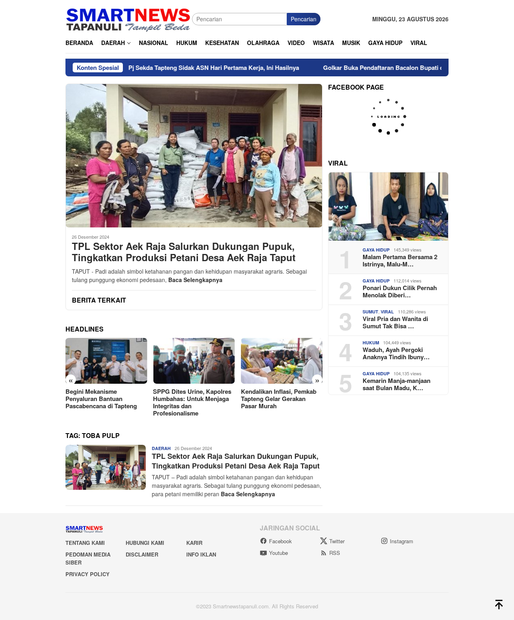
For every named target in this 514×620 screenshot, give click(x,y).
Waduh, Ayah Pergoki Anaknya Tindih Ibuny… (396, 353)
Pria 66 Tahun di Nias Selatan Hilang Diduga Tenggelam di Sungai (281, 398)
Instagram (401, 541)
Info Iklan (201, 554)
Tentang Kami (85, 542)
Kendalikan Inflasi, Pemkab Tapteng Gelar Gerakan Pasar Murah (190, 398)
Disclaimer (142, 554)
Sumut (370, 312)
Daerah (161, 448)
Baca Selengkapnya (195, 280)
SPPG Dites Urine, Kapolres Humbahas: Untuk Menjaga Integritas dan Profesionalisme (104, 402)
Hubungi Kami (145, 542)
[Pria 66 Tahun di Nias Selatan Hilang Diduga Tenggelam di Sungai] (281, 361)
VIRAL (387, 312)
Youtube (278, 553)
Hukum (371, 343)
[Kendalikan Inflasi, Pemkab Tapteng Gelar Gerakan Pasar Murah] (194, 361)
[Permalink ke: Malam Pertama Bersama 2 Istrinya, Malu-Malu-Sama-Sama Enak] (388, 206)
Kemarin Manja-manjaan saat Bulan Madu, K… (396, 384)
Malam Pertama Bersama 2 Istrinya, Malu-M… (400, 260)
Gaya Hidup (376, 250)
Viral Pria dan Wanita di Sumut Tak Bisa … (395, 322)
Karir (194, 542)
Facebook (280, 541)
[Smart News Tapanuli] (128, 18)
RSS (334, 553)
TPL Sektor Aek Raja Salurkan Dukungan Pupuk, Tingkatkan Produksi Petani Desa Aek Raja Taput (185, 252)
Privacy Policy (87, 574)
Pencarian (303, 19)
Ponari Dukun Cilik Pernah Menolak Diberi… (400, 291)
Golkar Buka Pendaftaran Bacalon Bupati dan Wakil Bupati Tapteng (386, 67)
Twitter (337, 541)
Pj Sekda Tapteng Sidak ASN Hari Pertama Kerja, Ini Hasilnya (182, 67)
